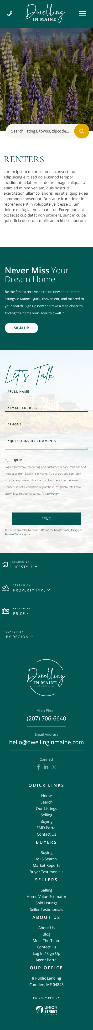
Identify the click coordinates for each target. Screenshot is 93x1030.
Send (46, 519)
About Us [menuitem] (46, 927)
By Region (17, 637)
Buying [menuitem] (47, 821)
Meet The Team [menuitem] (46, 940)
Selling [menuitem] (46, 815)
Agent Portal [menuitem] (46, 959)
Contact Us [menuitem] (46, 834)
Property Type (29, 590)
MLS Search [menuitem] (46, 859)
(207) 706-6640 (46, 715)
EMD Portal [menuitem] (46, 827)
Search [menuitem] (47, 802)
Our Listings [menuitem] (46, 808)
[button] (81, 131)
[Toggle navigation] (82, 13)
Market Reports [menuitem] (46, 865)
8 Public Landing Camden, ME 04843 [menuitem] (46, 981)
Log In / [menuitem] (39, 953)
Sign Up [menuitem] (53, 953)
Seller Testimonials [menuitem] (46, 909)
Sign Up (21, 327)
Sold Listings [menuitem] (46, 903)
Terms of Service (14, 534)
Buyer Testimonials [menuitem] (46, 871)
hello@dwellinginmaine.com (46, 739)
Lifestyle (22, 567)
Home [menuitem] (46, 795)
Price (19, 613)
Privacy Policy (50, 494)
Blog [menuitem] (47, 934)
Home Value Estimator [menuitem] (47, 896)
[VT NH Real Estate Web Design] (46, 1010)
